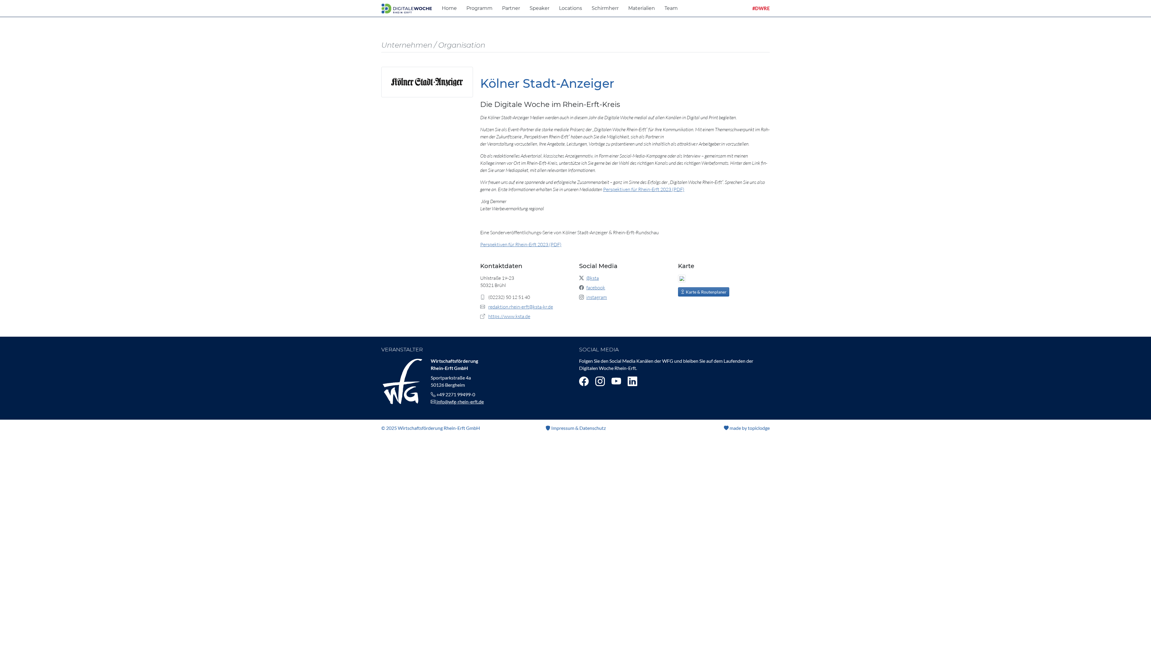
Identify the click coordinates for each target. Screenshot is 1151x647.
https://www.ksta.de (509, 316)
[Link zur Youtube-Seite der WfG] (616, 381)
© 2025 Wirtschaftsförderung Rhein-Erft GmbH (430, 428)
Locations (570, 8)
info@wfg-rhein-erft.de (460, 401)
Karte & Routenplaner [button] (706, 291)
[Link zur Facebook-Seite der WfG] (584, 381)
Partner (511, 8)
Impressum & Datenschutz (578, 428)
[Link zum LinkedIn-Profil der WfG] (632, 381)
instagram (596, 297)
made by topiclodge (749, 428)
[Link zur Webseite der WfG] (402, 380)
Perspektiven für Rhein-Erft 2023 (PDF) (643, 189)
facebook (595, 288)
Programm (479, 8)
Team (671, 8)
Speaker (539, 8)
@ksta (592, 278)
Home (449, 8)
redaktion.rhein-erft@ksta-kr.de (520, 307)
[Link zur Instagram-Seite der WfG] (600, 381)
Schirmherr (605, 8)
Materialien (641, 8)
